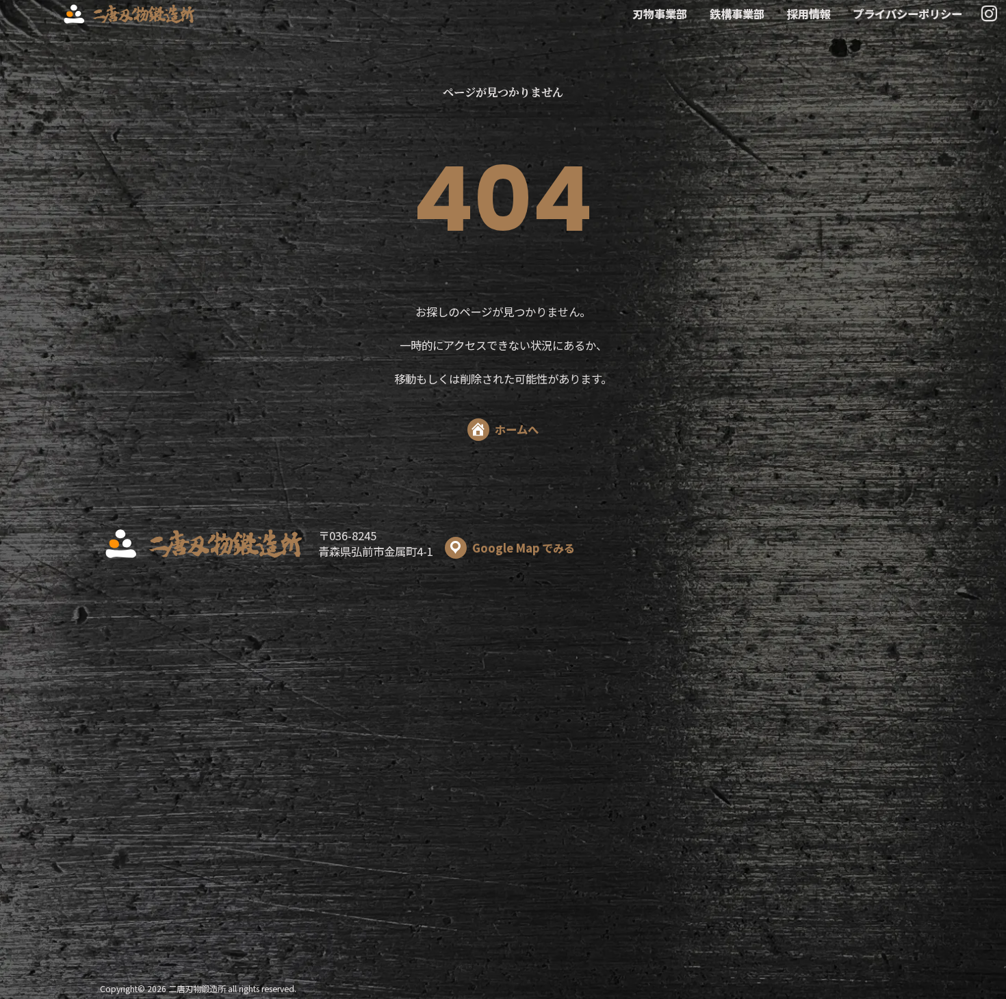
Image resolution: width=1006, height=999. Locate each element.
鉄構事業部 (737, 13)
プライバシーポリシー (907, 13)
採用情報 (809, 13)
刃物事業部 (659, 13)
